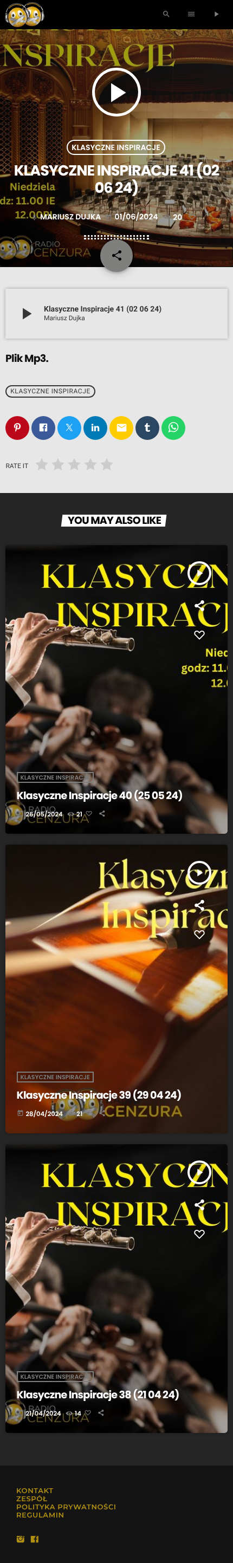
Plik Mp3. (26, 358)
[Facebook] (34, 1540)
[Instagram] (20, 1540)
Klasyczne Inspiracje (116, 147)
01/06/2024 (132, 216)
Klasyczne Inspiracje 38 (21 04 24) (98, 1394)
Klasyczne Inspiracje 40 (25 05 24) (100, 795)
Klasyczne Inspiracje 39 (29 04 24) (99, 1095)
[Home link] (24, 14)
